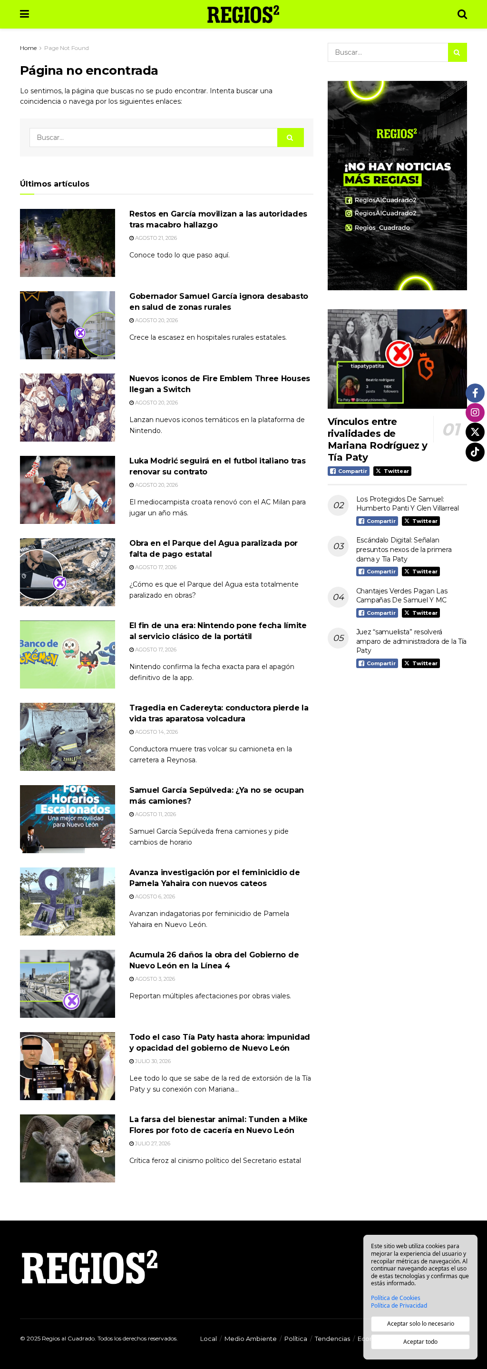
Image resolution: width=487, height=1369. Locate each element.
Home (28, 47)
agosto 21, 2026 (155, 238)
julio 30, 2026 (152, 1061)
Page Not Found (66, 47)
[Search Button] (462, 14)
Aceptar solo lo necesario (420, 1324)
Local (208, 1338)
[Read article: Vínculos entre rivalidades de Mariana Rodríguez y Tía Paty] (397, 359)
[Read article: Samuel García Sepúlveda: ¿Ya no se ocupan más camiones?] (67, 819)
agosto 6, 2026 (154, 896)
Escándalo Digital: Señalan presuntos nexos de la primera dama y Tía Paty (404, 549)
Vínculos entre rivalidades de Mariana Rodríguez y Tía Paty (378, 439)
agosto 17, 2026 (155, 567)
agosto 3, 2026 (154, 978)
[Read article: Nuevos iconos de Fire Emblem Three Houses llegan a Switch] (67, 408)
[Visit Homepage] (243, 14)
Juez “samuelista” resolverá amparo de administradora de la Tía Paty (411, 641)
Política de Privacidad (399, 1306)
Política (295, 1338)
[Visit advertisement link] (397, 185)
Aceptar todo (420, 1342)
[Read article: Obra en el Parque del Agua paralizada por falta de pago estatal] (67, 572)
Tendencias (332, 1338)
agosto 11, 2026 (155, 814)
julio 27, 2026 (152, 1143)
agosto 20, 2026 (156, 320)
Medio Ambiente (250, 1338)
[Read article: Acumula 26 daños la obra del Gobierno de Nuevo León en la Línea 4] (67, 984)
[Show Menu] (24, 14)
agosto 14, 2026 (156, 732)
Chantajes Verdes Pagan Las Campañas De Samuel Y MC (402, 596)
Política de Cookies (395, 1298)
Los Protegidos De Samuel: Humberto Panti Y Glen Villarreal (407, 504)
